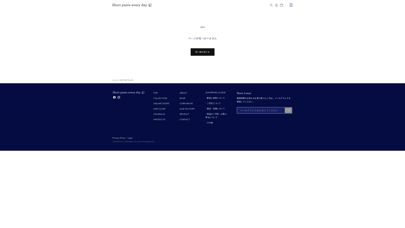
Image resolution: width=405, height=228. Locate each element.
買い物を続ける (202, 52)
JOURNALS (159, 114)
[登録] (288, 110)
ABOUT (183, 93)
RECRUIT (184, 114)
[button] (271, 5)
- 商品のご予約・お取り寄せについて (216, 116)
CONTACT (185, 119)
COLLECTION (160, 98)
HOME (115, 80)
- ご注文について (213, 103)
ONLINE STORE (161, 103)
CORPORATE (186, 103)
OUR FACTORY (187, 109)
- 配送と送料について (215, 98)
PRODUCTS (159, 119)
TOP (155, 93)
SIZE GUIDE (159, 109)
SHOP (183, 98)
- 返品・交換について (215, 108)
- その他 (209, 122)
